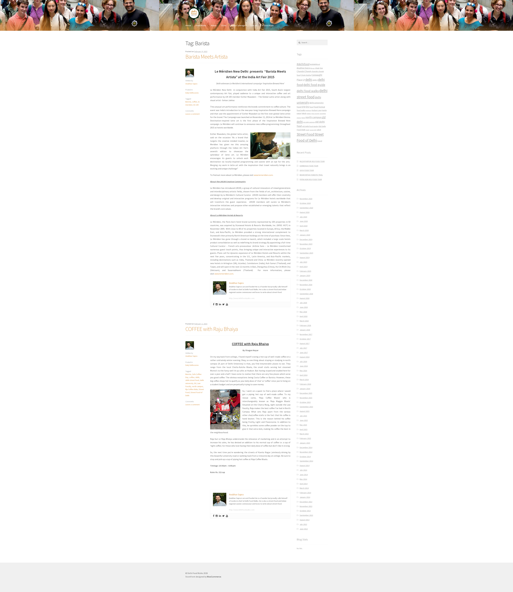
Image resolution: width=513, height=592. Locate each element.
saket (319, 130)
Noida (303, 118)
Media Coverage (238, 25)
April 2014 (303, 484)
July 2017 (303, 348)
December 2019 (306, 239)
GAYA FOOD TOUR (307, 170)
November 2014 (306, 452)
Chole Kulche (306, 75)
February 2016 (305, 384)
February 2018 (305, 325)
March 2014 (304, 488)
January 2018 (305, 330)
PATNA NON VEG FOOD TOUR (311, 179)
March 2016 (304, 379)
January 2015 (305, 443)
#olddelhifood (315, 64)
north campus (197, 386)
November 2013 (306, 506)
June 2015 (304, 420)
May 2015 (303, 425)
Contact (253, 25)
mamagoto (323, 113)
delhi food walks (308, 91)
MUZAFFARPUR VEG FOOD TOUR (312, 161)
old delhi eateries (309, 122)
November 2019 (306, 244)
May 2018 (303, 312)
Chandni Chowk (304, 71)
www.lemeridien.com (263, 175)
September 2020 (306, 208)
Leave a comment (192, 114)
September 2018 (306, 294)
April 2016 (303, 375)
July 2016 (303, 361)
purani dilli (313, 130)
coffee (194, 102)
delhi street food (192, 380)
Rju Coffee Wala (191, 389)
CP (303, 79)
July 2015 (303, 416)
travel (319, 141)
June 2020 (304, 221)
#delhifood (303, 64)
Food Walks (201, 25)
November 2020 (306, 198)
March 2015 (304, 434)
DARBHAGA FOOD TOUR (309, 166)
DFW (304, 107)
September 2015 (306, 406)
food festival (319, 107)
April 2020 (303, 226)
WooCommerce (214, 576)
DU (195, 383)
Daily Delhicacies (192, 93)
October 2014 (305, 456)
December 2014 (306, 447)
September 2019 (306, 253)
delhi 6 (315, 80)
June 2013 (304, 529)
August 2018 (304, 298)
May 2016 (303, 370)
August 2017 (304, 343)
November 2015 (306, 398)
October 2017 (305, 339)
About (213, 25)
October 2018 (305, 289)
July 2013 (303, 524)
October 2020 (305, 203)
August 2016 (304, 357)
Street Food (305, 134)
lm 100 (196, 105)
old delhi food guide (310, 126)
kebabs (309, 113)
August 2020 (304, 212)
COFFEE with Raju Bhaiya (211, 328)
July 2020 (303, 217)
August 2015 (304, 411)
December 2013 (306, 502)
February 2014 (305, 492)
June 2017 (304, 352)
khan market (315, 113)
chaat (317, 68)
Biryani (312, 68)
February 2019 (305, 271)
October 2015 (305, 402)
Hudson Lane (317, 110)
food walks (301, 110)
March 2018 (304, 321)
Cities (223, 25)
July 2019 (303, 262)
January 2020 (305, 235)
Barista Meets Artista (206, 56)
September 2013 (306, 515)
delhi (197, 377)
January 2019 (305, 275)
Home (188, 25)
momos (299, 118)
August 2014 (304, 465)
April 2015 (303, 429)
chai (321, 68)
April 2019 (303, 266)
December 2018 (306, 280)
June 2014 (304, 474)
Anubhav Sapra (191, 83)
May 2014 (303, 479)
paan (307, 130)
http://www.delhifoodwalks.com (241, 298)
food (311, 107)
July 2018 (303, 302)
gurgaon (308, 110)
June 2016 (304, 366)
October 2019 (305, 248)
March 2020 (304, 230)
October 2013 (305, 511)
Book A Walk (267, 25)
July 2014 (303, 470)
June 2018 (304, 307)
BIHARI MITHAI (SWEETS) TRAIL (311, 175)
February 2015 (305, 438)
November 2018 (306, 284)
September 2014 (306, 461)
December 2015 (306, 393)
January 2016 (305, 388)
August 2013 (304, 520)
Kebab (304, 113)
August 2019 (304, 257)
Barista (188, 102)
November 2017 (306, 334)
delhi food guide (314, 85)
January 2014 (305, 497)
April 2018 (303, 316)
